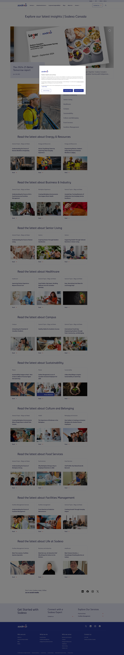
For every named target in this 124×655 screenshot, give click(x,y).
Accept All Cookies (79, 90)
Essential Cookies (68, 90)
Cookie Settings (46, 90)
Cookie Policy (44, 86)
